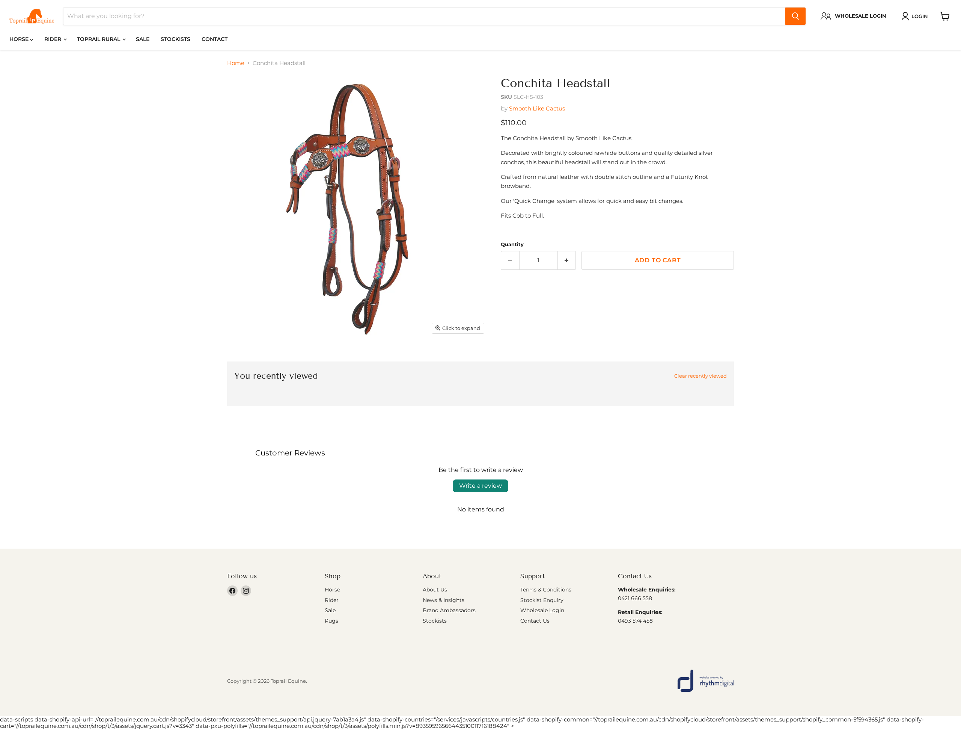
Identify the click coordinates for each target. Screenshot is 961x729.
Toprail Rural (99, 39)
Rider (53, 39)
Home (235, 63)
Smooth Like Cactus (537, 108)
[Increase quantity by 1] (567, 260)
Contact (214, 39)
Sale (142, 39)
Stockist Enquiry (541, 600)
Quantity (512, 244)
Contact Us (535, 620)
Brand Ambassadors (449, 610)
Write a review (480, 485)
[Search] (795, 16)
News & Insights (443, 600)
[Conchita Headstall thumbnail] (241, 359)
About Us (435, 589)
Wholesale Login (542, 610)
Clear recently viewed (700, 376)
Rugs (331, 620)
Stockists (175, 39)
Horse (19, 39)
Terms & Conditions (545, 589)
